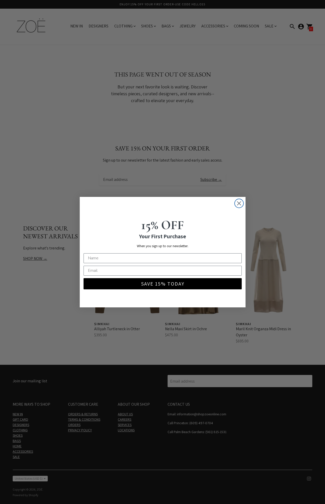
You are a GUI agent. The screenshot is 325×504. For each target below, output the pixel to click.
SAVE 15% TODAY (162, 283)
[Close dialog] (239, 203)
